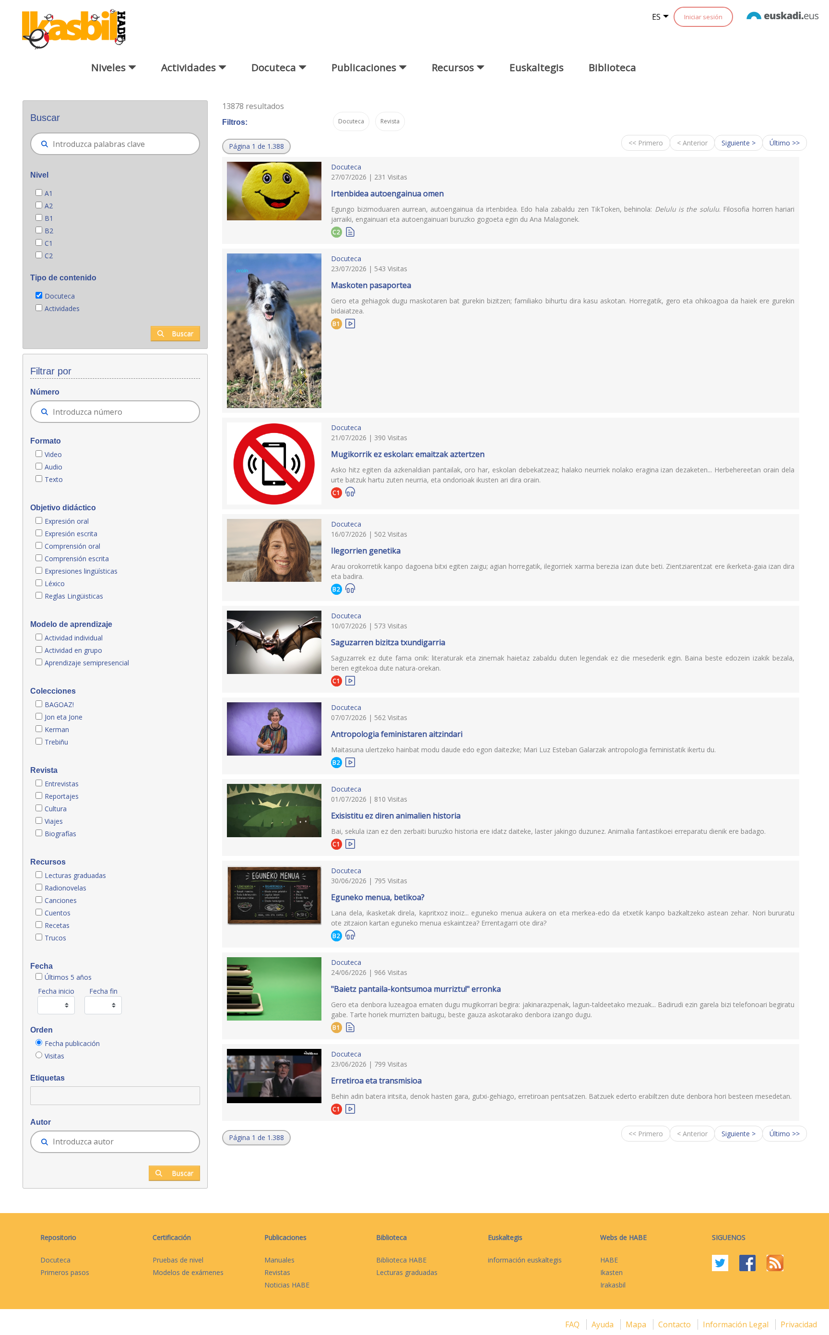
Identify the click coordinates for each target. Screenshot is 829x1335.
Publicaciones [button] (365, 67)
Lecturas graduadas (75, 875)
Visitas (54, 1055)
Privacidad (799, 1324)
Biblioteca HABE (401, 1259)
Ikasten (611, 1272)
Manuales (279, 1259)
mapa (637, 1324)
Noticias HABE (286, 1284)
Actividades (62, 308)
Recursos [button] (454, 67)
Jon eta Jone (64, 717)
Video (53, 454)
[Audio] (350, 492)
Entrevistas (62, 783)
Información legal (736, 1324)
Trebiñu (56, 741)
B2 (49, 230)
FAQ (573, 1324)
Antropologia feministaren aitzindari (396, 734)
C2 (49, 255)
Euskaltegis (536, 67)
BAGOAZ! (59, 704)
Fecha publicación (72, 1043)
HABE (609, 1259)
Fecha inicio (56, 991)
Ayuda (604, 1324)
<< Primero (645, 142)
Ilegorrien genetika (366, 550)
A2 (49, 205)
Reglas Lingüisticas (74, 596)
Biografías (61, 833)
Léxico (55, 583)
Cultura (56, 808)
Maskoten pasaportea (371, 285)
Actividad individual (74, 637)
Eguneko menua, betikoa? (378, 897)
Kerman (57, 729)
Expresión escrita (71, 533)
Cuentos (58, 912)
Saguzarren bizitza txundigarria (388, 642)
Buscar (182, 333)
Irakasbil (613, 1284)
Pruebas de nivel (178, 1259)
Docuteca (60, 296)
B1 (49, 218)
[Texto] (350, 231)
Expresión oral (67, 521)
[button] (256, 146)
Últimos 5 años (68, 977)
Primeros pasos (64, 1272)
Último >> (785, 142)
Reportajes (62, 796)
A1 (49, 193)
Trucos (55, 937)
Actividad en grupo (73, 650)
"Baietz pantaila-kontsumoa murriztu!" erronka (416, 989)
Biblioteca (612, 67)
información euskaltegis (525, 1259)
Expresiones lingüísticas (81, 571)
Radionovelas (65, 887)
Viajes (54, 821)
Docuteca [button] (274, 67)
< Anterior (692, 142)
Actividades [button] (189, 67)
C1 (49, 243)
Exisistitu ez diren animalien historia (396, 815)
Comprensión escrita (77, 558)
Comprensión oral (72, 546)
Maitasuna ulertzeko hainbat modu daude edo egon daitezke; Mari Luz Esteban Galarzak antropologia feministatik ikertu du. (523, 749)
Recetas (57, 925)
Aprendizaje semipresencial (87, 662)
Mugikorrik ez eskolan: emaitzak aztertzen (408, 454)
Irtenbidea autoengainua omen (387, 193)
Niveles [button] (109, 67)
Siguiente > (739, 142)
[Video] (350, 323)
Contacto (675, 1324)
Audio (53, 466)
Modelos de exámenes (188, 1272)
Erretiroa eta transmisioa (376, 1080)
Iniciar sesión (703, 16)
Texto (54, 479)
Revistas (277, 1272)
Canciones (61, 900)
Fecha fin (103, 991)
